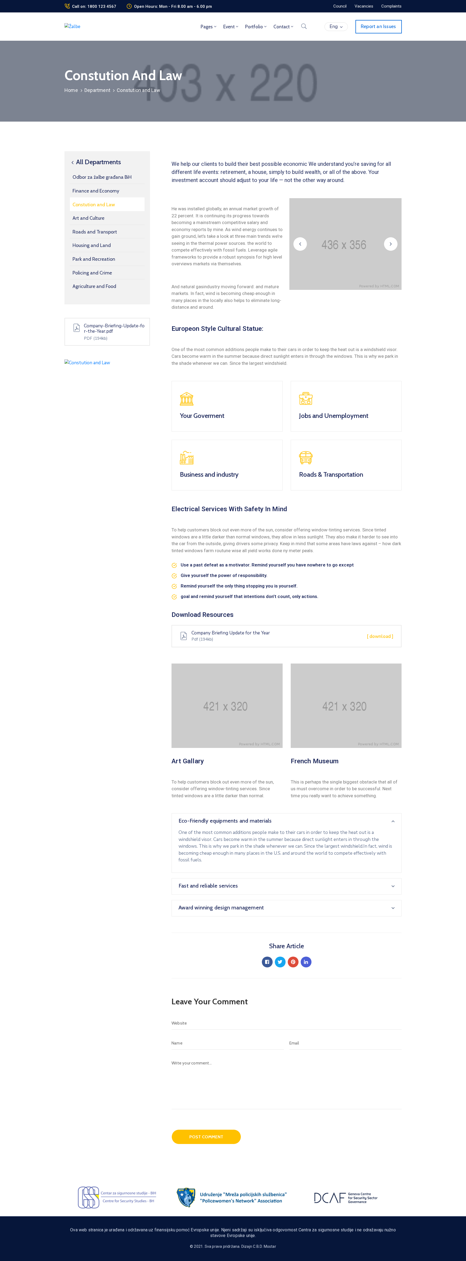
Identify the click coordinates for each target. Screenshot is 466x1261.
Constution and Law (94, 205)
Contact (281, 26)
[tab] (286, 821)
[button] (340, 6)
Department (97, 90)
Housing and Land (92, 246)
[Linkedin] (306, 962)
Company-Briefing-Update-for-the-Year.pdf (114, 328)
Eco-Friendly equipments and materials (225, 820)
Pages (207, 26)
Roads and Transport (95, 232)
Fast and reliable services (208, 885)
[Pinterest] (293, 962)
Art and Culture (88, 218)
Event (229, 26)
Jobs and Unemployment (333, 416)
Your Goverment (202, 416)
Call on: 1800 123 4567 (94, 6)
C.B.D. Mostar (264, 1246)
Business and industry (209, 474)
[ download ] (380, 636)
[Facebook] (267, 962)
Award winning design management (221, 907)
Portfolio (254, 26)
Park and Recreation (94, 259)
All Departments (98, 162)
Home (71, 90)
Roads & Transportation (331, 474)
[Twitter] (280, 962)
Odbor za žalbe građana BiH (102, 177)
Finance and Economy (96, 191)
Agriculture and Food (94, 287)
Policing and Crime (92, 273)
